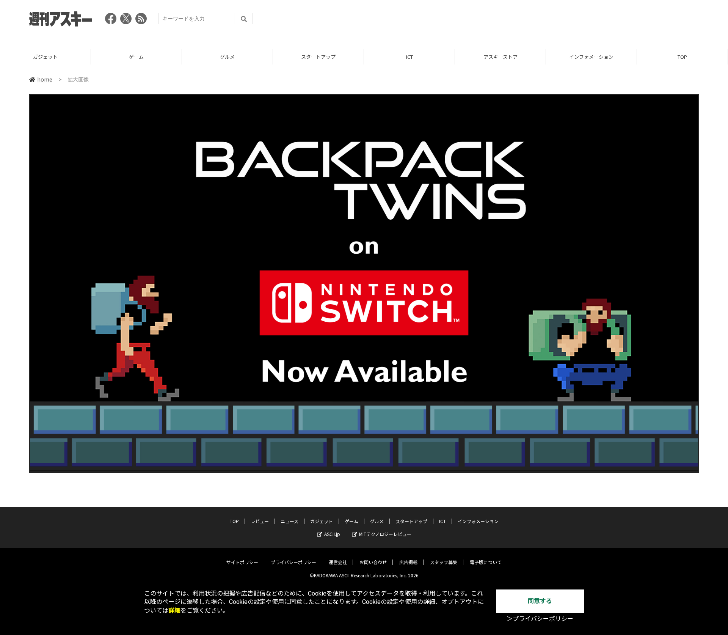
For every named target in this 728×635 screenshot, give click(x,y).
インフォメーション (591, 56)
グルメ (227, 56)
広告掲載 (408, 562)
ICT (409, 56)
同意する (540, 601)
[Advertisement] (561, 21)
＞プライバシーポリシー (540, 618)
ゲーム (136, 56)
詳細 (174, 610)
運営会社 (338, 562)
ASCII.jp (332, 534)
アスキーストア (500, 56)
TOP (682, 56)
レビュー (260, 521)
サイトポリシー (242, 562)
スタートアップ (318, 56)
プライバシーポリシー (293, 562)
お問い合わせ (373, 562)
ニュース (289, 521)
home (44, 79)
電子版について (486, 562)
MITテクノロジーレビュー (385, 534)
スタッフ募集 (443, 562)
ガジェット (45, 56)
